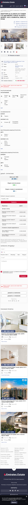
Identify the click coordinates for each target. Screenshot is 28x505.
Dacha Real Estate (5, 375)
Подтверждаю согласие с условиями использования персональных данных (14, 272)
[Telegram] (18, 301)
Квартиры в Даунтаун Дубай (7, 451)
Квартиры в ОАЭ (4, 448)
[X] (12, 301)
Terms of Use (14, 482)
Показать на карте (15, 55)
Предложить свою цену (22, 26)
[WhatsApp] (16, 301)
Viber (19, 254)
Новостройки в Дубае (5, 454)
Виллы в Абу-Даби (5, 464)
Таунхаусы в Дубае (19, 462)
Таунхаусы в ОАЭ (18, 460)
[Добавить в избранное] (26, 313)
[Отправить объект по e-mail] (8, 52)
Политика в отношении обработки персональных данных (14, 484)
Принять (14, 502)
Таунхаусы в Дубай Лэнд (20, 464)
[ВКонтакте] (9, 301)
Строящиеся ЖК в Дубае (6, 456)
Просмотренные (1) (23, 25)
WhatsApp (13, 254)
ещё (2, 107)
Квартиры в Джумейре (19, 448)
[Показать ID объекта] (14, 52)
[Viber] (14, 301)
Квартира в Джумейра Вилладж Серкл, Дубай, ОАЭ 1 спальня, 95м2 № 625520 (13, 334)
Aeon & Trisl (4, 408)
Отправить (23, 276)
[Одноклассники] (11, 301)
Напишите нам (15, 494)
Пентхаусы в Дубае (19, 456)
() (21, 21)
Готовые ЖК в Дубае (5, 458)
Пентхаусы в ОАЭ (18, 454)
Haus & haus (4, 341)
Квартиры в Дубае (5, 449)
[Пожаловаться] (17, 52)
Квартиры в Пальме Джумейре (19, 450)
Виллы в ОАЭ (4, 460)
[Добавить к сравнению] (23, 313)
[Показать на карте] (2, 52)
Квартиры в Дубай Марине (20, 452)
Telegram (24, 254)
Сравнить (14, 202)
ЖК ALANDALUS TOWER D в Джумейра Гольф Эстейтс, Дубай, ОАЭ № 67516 (14, 62)
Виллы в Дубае (4, 462)
